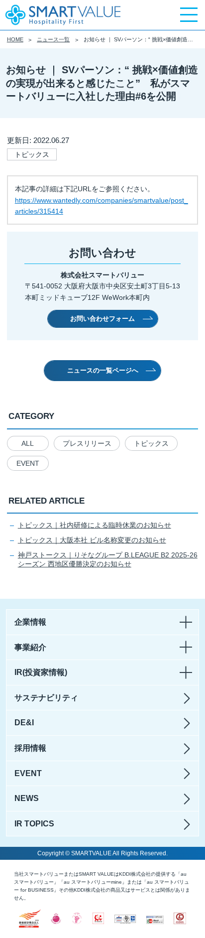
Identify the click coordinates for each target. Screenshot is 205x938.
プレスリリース (87, 443)
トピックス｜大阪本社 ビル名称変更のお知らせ (92, 540)
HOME (15, 39)
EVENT (27, 463)
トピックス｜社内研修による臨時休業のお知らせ (94, 525)
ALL (27, 443)
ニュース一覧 (53, 39)
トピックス (151, 443)
